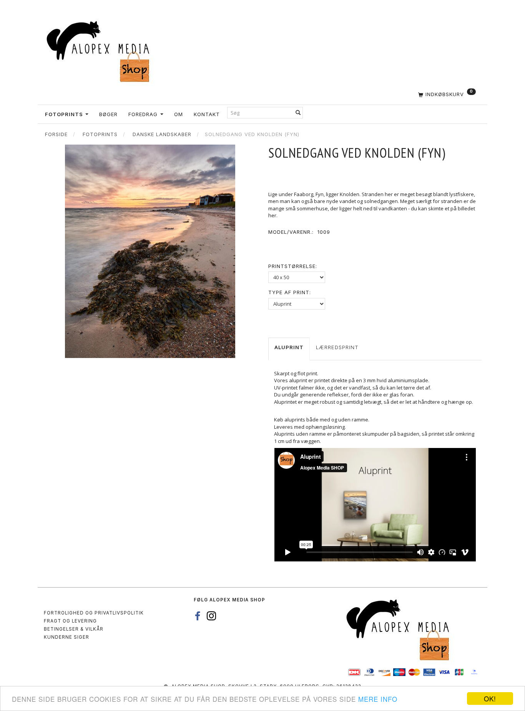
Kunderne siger (66, 637)
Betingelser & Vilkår (73, 629)
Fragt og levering (70, 621)
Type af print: (289, 292)
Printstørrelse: (292, 266)
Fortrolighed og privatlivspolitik (94, 613)
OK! (490, 698)
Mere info (377, 699)
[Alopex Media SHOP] (101, 50)
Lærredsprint (337, 347)
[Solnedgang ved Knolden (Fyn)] (150, 251)
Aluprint (289, 347)
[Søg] (298, 112)
